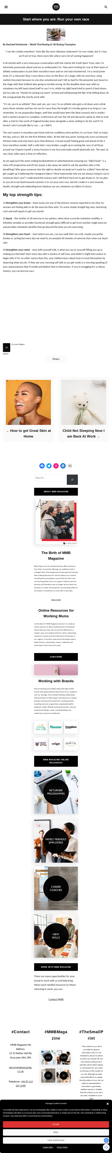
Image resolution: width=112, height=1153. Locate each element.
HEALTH (5, 354)
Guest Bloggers (19, 344)
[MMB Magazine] (56, 7)
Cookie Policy (48, 1147)
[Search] (72, 480)
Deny (56, 1132)
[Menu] (6, 7)
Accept (56, 1124)
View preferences (56, 1140)
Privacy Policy (62, 1147)
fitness (56, 359)
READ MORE (56, 600)
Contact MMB (56, 999)
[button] (107, 1103)
